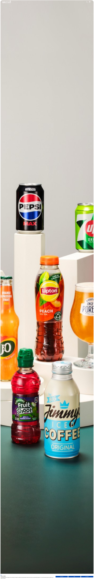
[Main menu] (90, 2)
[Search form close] (87, 2)
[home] (6, 1)
